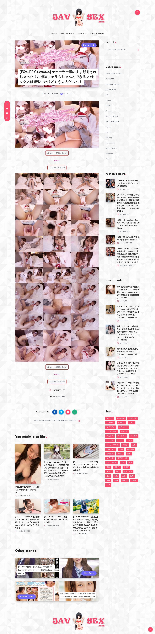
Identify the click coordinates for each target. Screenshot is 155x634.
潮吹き (116, 467)
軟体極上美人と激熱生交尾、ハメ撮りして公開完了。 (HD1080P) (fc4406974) (128, 351)
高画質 (134, 480)
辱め (116, 480)
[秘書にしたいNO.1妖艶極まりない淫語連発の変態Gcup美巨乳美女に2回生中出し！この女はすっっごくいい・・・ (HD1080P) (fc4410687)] (110, 329)
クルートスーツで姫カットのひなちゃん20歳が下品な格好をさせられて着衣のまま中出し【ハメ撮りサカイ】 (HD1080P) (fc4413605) (128, 312)
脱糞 (131, 476)
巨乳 (122, 463)
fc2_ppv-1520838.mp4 (57, 153)
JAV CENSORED (112, 116)
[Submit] (138, 49)
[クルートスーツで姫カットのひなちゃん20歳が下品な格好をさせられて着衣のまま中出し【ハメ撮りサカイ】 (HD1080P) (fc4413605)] (110, 309)
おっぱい (121, 423)
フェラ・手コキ (112, 445)
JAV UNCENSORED (113, 122)
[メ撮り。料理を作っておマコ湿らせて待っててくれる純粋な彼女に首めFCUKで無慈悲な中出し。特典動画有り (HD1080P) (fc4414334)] (110, 365)
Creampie (120, 418)
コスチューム (112, 431)
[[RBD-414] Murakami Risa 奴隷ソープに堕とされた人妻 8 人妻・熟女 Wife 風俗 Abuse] (110, 222)
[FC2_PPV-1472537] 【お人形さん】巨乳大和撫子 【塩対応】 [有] (28, 489)
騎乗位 (124, 480)
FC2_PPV (61, 396)
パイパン (110, 440)
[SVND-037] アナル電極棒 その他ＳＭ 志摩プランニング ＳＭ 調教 (127, 183)
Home (54, 34)
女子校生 (110, 458)
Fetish (108, 106)
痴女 (117, 471)
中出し (125, 445)
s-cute (108, 132)
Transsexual (110, 143)
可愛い (120, 454)
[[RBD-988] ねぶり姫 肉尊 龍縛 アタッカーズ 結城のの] (110, 239)
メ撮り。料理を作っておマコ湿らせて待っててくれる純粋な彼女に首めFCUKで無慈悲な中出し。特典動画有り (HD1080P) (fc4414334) (128, 368)
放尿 (130, 463)
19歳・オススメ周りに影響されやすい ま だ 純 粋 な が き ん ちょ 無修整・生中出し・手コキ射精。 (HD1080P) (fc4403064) (128, 388)
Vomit (108, 159)
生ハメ (109, 471)
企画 (121, 449)
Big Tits (110, 418)
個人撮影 (130, 449)
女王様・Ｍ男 (123, 458)
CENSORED (82, 34)
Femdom (109, 100)
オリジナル (123, 427)
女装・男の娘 (112, 463)
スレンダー (122, 436)
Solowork (110, 423)
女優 (128, 454)
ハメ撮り (133, 436)
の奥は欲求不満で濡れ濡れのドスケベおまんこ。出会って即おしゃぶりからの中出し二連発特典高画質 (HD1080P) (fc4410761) (128, 292)
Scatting (109, 138)
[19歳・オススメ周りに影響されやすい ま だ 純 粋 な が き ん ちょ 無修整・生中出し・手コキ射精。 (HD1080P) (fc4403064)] (110, 385)
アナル (131, 423)
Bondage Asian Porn (113, 74)
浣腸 (108, 467)
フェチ (120, 440)
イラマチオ (111, 427)
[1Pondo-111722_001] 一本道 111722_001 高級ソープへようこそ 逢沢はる (57, 519)
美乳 (116, 476)
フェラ (129, 440)
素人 (108, 476)
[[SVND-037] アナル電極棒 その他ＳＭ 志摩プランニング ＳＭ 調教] (110, 183)
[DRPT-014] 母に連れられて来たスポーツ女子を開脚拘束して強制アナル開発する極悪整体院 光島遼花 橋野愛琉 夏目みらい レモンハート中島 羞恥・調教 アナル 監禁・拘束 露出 (128, 203)
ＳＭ (108, 485)
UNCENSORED (97, 34)
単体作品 (110, 454)
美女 (123, 476)
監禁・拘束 (128, 471)
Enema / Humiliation (113, 84)
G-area (108, 111)
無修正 (126, 467)
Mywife (108, 127)
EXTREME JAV (65, 34)
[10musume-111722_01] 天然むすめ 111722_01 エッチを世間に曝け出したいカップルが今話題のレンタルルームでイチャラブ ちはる (27, 522)
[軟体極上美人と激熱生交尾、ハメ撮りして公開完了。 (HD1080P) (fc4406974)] (110, 351)
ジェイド (124, 431)
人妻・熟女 (111, 449)
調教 (108, 480)
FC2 (107, 95)
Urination (109, 154)
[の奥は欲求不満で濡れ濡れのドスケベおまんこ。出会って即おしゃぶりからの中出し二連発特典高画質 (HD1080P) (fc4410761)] (110, 289)
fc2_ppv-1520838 (57, 167)
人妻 (133, 445)
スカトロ (110, 436)
